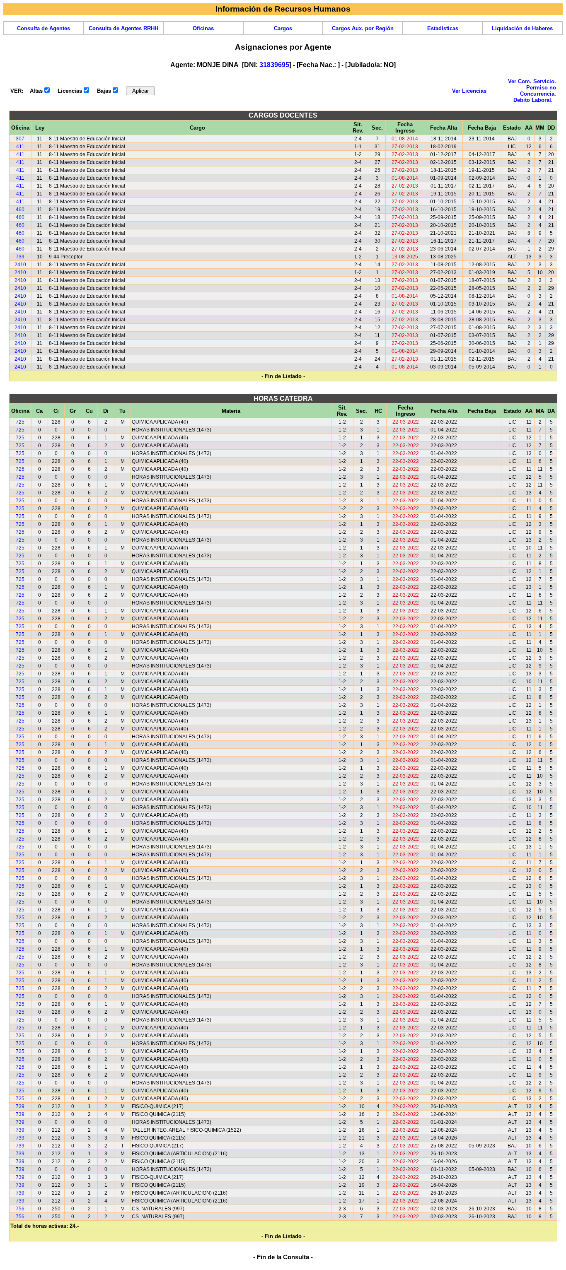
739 (20, 257)
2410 (20, 264)
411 (20, 146)
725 (20, 422)
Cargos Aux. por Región (363, 28)
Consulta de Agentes (43, 28)
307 (20, 139)
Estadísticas (442, 28)
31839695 (274, 64)
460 (20, 209)
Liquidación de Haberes (522, 28)
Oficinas (203, 28)
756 (20, 1209)
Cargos (283, 28)
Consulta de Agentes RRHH (123, 28)
